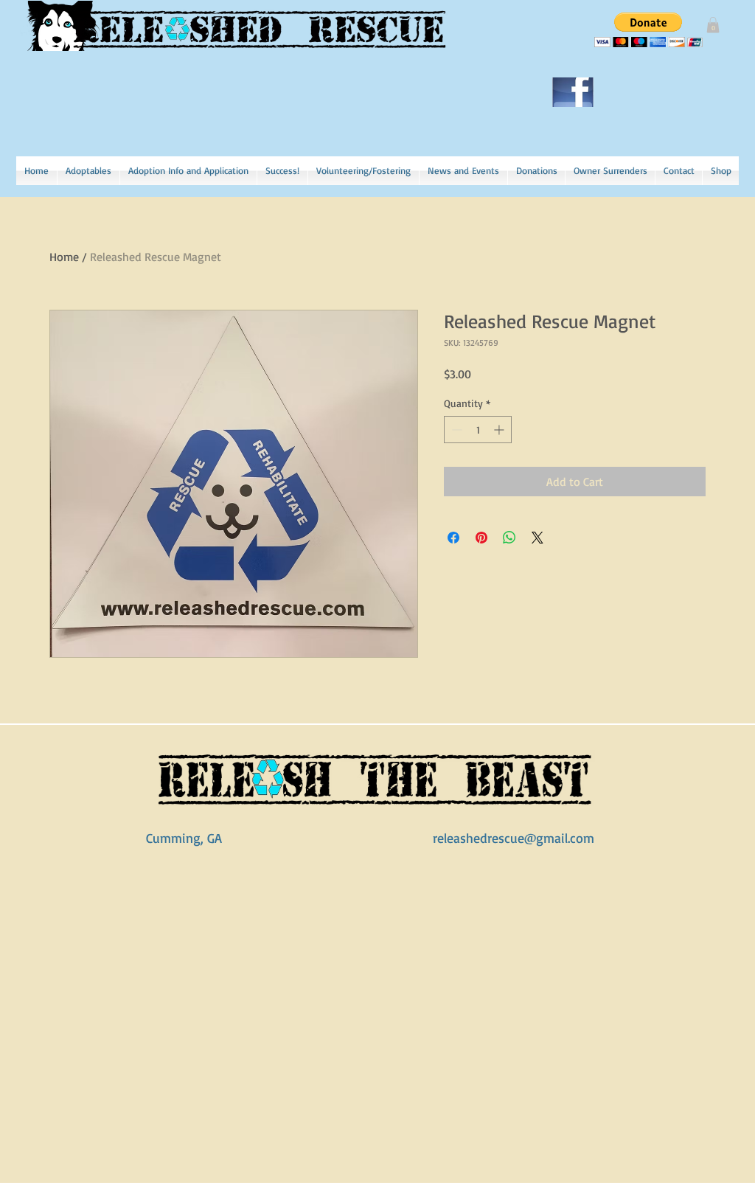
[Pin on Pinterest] (481, 537)
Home (64, 256)
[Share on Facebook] (453, 537)
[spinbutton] (478, 429)
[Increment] (500, 429)
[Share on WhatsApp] (509, 537)
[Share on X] (537, 537)
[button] (713, 25)
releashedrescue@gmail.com (513, 838)
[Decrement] (455, 429)
